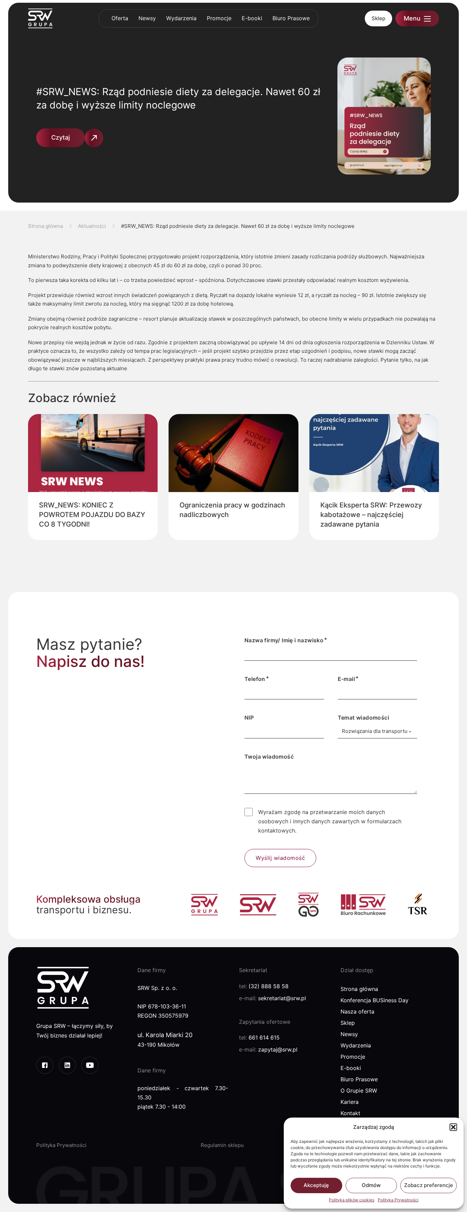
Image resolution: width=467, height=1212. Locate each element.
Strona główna (45, 226)
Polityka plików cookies (351, 1199)
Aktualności (92, 226)
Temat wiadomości (363, 717)
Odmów (371, 1185)
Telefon (254, 678)
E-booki (252, 18)
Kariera (350, 1101)
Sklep (378, 18)
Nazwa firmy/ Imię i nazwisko (283, 640)
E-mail (346, 678)
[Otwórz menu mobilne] (427, 19)
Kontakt (350, 1113)
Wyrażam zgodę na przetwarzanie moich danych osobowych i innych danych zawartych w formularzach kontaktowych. (329, 821)
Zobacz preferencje (428, 1185)
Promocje (219, 18)
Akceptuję (316, 1185)
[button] (453, 1127)
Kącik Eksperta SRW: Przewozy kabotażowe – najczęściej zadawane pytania (371, 514)
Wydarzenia (181, 18)
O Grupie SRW (359, 1090)
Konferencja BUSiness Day (375, 1000)
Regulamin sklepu (222, 1145)
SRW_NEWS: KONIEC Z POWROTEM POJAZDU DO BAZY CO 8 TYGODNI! (92, 514)
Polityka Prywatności (398, 1199)
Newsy (147, 18)
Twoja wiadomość (269, 756)
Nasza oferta (357, 1011)
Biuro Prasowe (291, 18)
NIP (249, 717)
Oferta (119, 18)
